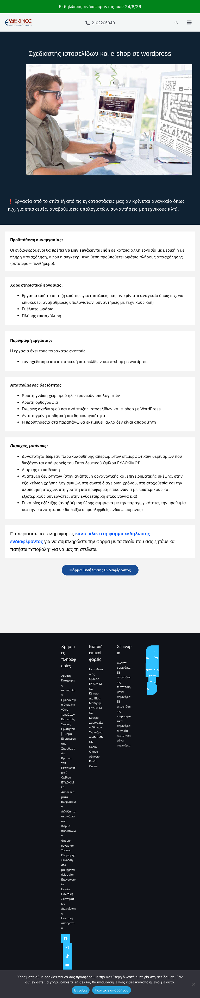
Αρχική (66, 676)
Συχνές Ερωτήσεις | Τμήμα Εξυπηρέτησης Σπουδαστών (68, 738)
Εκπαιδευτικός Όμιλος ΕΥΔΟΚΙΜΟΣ (96, 678)
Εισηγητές (68, 719)
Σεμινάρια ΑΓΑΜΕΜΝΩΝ (96, 737)
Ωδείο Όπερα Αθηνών (94, 751)
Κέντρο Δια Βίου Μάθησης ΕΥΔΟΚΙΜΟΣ (95, 703)
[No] (193, 984)
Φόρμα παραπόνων (68, 830)
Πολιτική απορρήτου (67, 923)
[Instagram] (67, 947)
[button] (176, 22)
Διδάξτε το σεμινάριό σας (68, 816)
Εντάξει (80, 990)
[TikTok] (67, 956)
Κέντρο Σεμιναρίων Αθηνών (96, 722)
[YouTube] (67, 965)
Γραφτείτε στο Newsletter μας (152, 670)
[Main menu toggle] (189, 22)
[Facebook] (65, 938)
